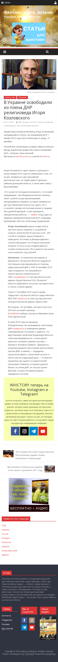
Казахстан (6, 542)
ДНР (20, 122)
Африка (5, 555)
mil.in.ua (46, 156)
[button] (7, 2)
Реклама (6, 624)
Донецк (26, 122)
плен (19, 126)
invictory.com (22, 156)
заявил (34, 214)
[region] (29, 26)
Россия (5, 534)
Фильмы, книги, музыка (28, 12)
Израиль (6, 546)
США (4, 525)
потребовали (19, 277)
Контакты (6, 615)
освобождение (10, 126)
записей (7, 628)
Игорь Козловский (45, 122)
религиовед (26, 126)
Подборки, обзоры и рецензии (22, 17)
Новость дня (10, 97)
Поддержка (7, 620)
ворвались (18, 328)
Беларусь (6, 538)
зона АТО (33, 122)
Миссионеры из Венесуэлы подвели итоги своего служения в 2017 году (24, 469)
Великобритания (9, 550)
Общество (22, 97)
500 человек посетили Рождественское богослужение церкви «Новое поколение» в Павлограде (35, 455)
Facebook (14, 313)
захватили (22, 298)
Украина (35, 126)
